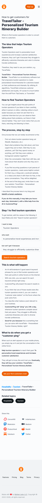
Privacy (37, 477)
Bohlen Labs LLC (21, 494)
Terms (28, 477)
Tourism (20, 401)
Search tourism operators (14, 257)
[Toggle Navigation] (39, 7)
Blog (21, 477)
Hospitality (8, 401)
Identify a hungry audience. (12, 194)
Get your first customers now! (15, 374)
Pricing (14, 477)
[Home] (4, 6)
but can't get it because (11, 246)
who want (5, 235)
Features (5, 477)
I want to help (7, 224)
